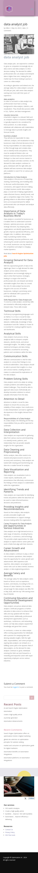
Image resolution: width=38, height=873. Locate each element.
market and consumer (11, 745)
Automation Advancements (13, 721)
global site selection (10, 739)
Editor (8, 28)
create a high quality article (13, 714)
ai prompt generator (11, 718)
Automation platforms (11, 758)
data (24, 28)
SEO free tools (10, 835)
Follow (31, 798)
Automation (8, 711)
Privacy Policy (10, 832)
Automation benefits (11, 752)
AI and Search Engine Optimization (15, 708)
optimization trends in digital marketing (17, 736)
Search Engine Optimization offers (15, 733)
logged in (16, 687)
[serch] (31, 698)
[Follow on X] (25, 798)
